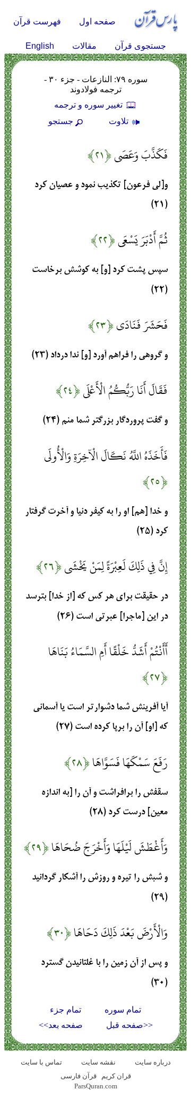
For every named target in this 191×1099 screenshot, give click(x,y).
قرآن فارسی (78, 1076)
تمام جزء (65, 1009)
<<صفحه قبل (129, 1025)
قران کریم (116, 1076)
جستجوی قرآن (140, 45)
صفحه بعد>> (61, 1025)
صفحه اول (97, 21)
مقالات (84, 45)
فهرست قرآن (37, 21)
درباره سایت (153, 1062)
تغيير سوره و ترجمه (89, 104)
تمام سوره (123, 1009)
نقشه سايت (98, 1062)
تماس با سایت (41, 1062)
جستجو (60, 121)
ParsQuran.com (95, 1086)
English (39, 45)
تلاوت (120, 121)
